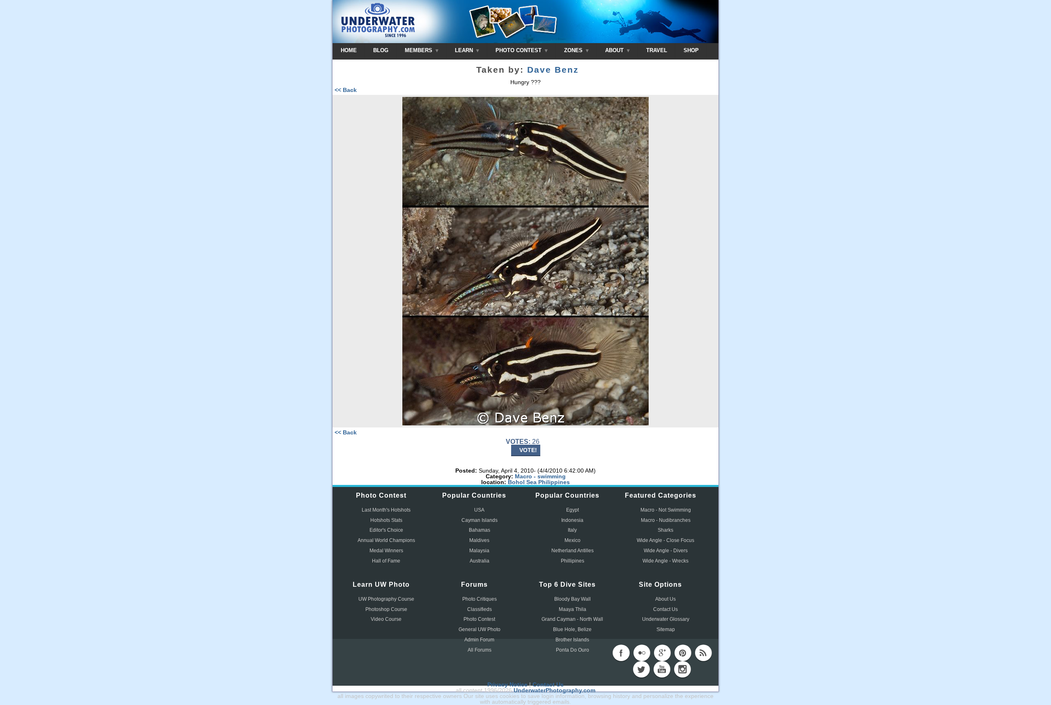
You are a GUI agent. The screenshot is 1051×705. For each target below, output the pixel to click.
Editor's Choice (386, 530)
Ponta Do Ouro (572, 650)
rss (703, 653)
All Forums (479, 650)
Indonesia (572, 520)
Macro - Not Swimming (665, 510)
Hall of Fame (386, 561)
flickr (641, 653)
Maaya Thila (572, 609)
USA (479, 510)
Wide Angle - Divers (666, 550)
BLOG (380, 50)
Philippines (554, 482)
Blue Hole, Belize (572, 629)
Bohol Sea (522, 482)
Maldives (479, 540)
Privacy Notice (507, 684)
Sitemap (665, 629)
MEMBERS (419, 50)
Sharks (665, 530)
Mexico (573, 540)
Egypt (572, 510)
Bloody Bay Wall (572, 599)
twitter (641, 669)
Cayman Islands (479, 520)
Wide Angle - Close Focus (665, 540)
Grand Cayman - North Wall (572, 619)
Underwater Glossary (665, 619)
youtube (662, 669)
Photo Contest (479, 619)
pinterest (683, 653)
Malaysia (479, 550)
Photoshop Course (386, 609)
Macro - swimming (540, 476)
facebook (621, 653)
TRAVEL (656, 50)
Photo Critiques (479, 599)
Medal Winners (386, 550)
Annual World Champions (386, 540)
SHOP (691, 50)
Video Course (386, 619)
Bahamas (479, 530)
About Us (665, 599)
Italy (572, 530)
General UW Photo (479, 629)
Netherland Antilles (572, 550)
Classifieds (479, 609)
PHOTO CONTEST (519, 50)
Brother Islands (572, 640)
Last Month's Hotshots (386, 510)
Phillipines (572, 561)
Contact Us (665, 609)
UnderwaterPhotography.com (554, 690)
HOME (349, 50)
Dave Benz (553, 70)
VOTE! (528, 450)
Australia (479, 561)
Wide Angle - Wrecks (665, 561)
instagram (682, 669)
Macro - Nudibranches (666, 520)
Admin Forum (479, 640)
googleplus (662, 653)
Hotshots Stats (386, 520)
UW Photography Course (386, 599)
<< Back (346, 90)
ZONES (574, 50)
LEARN (465, 50)
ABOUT (615, 50)
